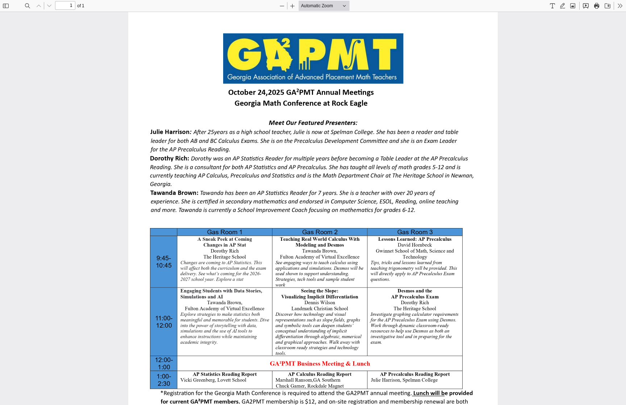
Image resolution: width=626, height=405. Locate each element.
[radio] (552, 6)
